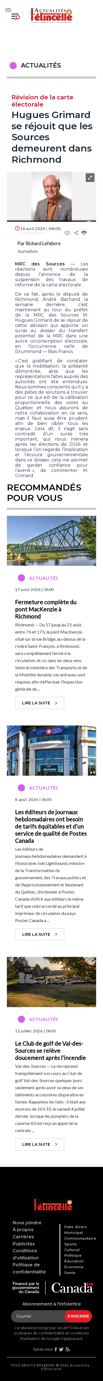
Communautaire (80, 1238)
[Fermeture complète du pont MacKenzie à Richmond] (51, 540)
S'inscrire (78, 1316)
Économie (73, 1267)
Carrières (23, 1236)
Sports (70, 1244)
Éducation (74, 1261)
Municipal (73, 1232)
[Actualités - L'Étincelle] (52, 1199)
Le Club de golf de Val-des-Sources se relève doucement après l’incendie (50, 1050)
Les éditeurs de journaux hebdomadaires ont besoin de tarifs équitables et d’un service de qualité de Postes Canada (51, 826)
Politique (73, 1255)
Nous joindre (27, 1222)
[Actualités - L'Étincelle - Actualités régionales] (51, 14)
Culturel (72, 1250)
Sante (70, 1272)
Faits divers (75, 1227)
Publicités (24, 1243)
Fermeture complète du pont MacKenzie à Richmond (45, 609)
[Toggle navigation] (15, 16)
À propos (23, 1229)
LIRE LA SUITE (36, 703)
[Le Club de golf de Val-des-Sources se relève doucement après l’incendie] (51, 981)
